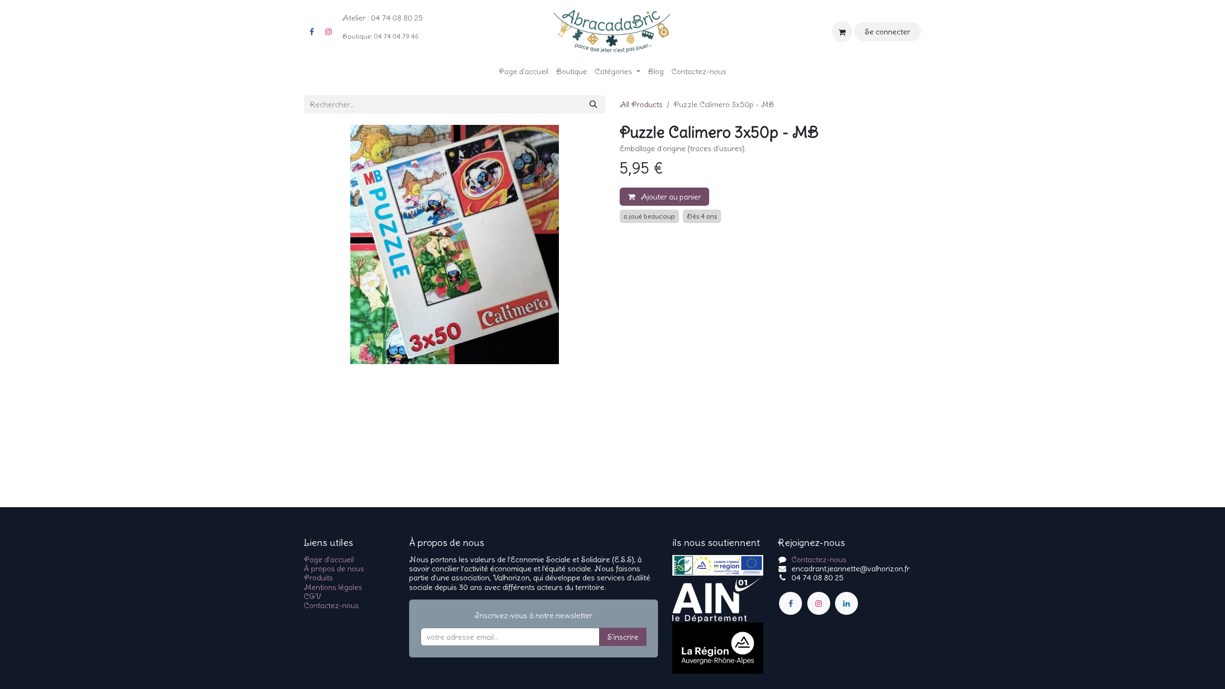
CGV (312, 596)
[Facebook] (311, 31)
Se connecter (887, 31)
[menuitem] (523, 71)
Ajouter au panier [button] (670, 196)
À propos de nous (334, 568)
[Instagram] (328, 31)
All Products (641, 104)
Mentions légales (333, 587)
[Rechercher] (593, 104)
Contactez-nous (331, 605)
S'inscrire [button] (622, 637)
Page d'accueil (329, 559)
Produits (318, 577)
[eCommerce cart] (842, 31)
